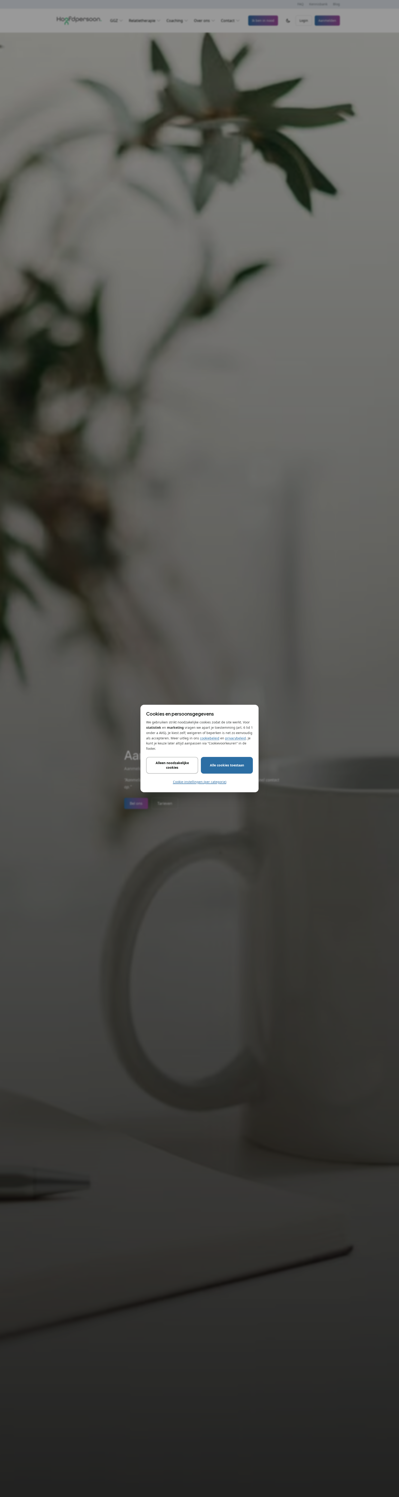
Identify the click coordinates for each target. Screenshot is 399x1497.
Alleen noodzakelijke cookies (172, 765)
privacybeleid (235, 738)
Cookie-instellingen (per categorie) (199, 782)
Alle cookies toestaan (227, 765)
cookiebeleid (209, 738)
